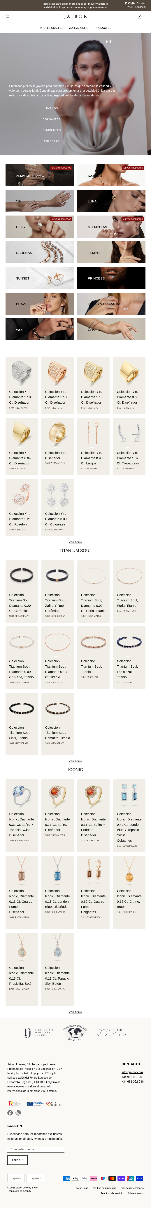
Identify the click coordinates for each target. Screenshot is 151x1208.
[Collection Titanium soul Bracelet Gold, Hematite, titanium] (57, 709)
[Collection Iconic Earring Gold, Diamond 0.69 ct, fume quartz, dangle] (93, 872)
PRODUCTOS (103, 27)
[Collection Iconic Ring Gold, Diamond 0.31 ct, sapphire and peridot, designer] (93, 795)
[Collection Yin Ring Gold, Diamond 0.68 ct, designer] (129, 373)
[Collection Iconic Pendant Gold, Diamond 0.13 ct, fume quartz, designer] (22, 872)
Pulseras (51, 141)
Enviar (17, 1160)
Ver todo (75, 542)
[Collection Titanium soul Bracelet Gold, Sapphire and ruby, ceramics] (57, 576)
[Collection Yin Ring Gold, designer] (57, 434)
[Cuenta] (139, 16)
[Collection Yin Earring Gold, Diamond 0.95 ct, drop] (93, 434)
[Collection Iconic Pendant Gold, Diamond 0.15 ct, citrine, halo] (129, 872)
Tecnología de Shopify (19, 1191)
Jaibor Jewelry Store (27, 1187)
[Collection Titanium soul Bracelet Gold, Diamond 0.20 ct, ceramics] (22, 576)
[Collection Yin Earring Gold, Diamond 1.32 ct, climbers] (129, 434)
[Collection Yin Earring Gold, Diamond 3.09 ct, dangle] (57, 495)
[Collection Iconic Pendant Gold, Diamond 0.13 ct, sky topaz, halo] (57, 949)
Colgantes (51, 119)
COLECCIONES (78, 27)
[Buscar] (10, 16)
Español (141, 3)
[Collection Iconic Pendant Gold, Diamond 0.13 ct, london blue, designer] (57, 872)
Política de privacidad (104, 1188)
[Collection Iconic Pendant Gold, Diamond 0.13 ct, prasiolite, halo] (22, 949)
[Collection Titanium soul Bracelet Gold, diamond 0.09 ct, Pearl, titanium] (22, 642)
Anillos (51, 108)
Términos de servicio (112, 1193)
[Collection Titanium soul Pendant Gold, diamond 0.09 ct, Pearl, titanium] (93, 576)
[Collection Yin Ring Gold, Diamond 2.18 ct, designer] (22, 373)
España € (140, 7)
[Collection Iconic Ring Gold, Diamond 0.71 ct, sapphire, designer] (57, 795)
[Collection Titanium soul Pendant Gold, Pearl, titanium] (129, 576)
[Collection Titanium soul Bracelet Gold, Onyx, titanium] (22, 709)
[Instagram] (18, 1113)
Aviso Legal (82, 1188)
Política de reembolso (132, 1188)
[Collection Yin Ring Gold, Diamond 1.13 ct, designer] (57, 373)
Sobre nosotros (135, 1193)
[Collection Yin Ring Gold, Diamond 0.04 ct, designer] (22, 434)
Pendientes (52, 130)
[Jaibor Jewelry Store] (75, 17)
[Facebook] (10, 1113)
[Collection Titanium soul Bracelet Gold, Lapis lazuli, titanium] (129, 642)
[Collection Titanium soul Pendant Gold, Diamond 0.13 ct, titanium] (57, 642)
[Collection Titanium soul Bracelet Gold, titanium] (93, 642)
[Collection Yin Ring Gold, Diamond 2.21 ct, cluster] (22, 495)
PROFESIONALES (51, 27)
